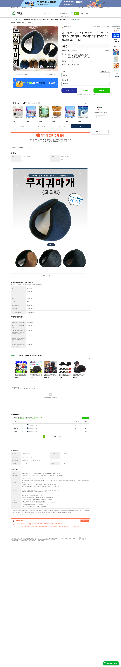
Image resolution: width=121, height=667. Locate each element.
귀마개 (29, 22)
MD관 (52, 19)
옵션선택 (63, 71)
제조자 (13, 298)
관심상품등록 (51, 74)
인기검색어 (61, 16)
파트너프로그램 (22, 74)
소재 (13, 291)
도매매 (13, 7)
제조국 (13, 301)
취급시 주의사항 (15, 305)
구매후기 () (41, 126)
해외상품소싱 (27, 19)
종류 (13, 288)
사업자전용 (33, 19)
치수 (13, 295)
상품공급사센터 (101, 7)
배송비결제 (64, 80)
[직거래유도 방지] (50, 137)
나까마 (19, 7)
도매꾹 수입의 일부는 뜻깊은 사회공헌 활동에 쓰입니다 (86, 94)
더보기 (85, 103)
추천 (77, 19)
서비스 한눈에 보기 (86, 13)
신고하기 (85, 520)
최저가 (44, 19)
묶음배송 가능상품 (33, 103)
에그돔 (30, 7)
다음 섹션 (119, 46)
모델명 (52, 156)
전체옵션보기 (104, 71)
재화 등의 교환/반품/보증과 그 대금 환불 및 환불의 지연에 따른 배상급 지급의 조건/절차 (18, 332)
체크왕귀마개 (66, 75)
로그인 (79, 7)
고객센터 (107, 7)
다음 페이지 (118, 70)
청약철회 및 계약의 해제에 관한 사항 (18, 326)
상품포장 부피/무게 (55, 160)
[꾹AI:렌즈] (72, 13)
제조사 (13, 160)
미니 (68, 16)
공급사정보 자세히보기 (103, 108)
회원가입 (83, 7)
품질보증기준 (15, 308)
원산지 (13, 156)
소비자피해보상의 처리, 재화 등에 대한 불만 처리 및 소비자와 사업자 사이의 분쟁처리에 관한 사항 (18, 339)
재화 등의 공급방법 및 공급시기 (18, 322)
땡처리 (56, 19)
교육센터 (25, 7)
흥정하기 (105, 50)
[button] (89, 367)
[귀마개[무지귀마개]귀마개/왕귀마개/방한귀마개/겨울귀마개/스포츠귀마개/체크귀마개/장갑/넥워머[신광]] (35, 48)
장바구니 (95, 7)
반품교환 (81, 126)
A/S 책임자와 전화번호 (16, 312)
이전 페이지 (116, 70)
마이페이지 (88, 7)
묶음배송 (39, 19)
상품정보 (21, 126)
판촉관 (64, 19)
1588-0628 (116, 41)
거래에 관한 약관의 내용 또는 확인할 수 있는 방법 (18, 345)
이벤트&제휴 (70, 19)
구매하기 (102, 90)
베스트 (48, 19)
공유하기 (117, 76)
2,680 (108, 26)
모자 (23, 22)
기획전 (60, 19)
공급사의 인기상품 (19, 103)
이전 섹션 (112, 46)
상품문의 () (61, 126)
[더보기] (117, 46)
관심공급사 (101, 116)
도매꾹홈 (13, 22)
